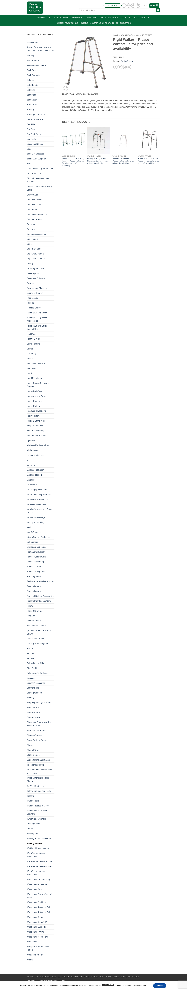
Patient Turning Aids (36, 571)
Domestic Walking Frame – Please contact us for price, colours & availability (123, 160)
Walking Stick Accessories (38, 848)
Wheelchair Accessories (37, 884)
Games (30, 349)
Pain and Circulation (36, 552)
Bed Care (31, 129)
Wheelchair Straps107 (37, 922)
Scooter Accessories (36, 683)
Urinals (30, 829)
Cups (29, 244)
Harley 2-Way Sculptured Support (38, 385)
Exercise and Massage (37, 288)
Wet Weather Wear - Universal (40, 866)
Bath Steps (32, 105)
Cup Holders (32, 239)
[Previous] (62, 149)
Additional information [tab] (87, 94)
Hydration (31, 440)
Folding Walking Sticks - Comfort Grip (37, 327)
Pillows (30, 606)
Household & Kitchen (36, 435)
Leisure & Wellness (35, 455)
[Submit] (158, 10)
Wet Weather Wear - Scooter (39, 861)
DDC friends (63, 977)
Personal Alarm (34, 586)
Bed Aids (31, 124)
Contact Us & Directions (102, 23)
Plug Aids (31, 616)
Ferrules (30, 303)
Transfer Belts (33, 801)
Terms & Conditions (80, 977)
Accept (160, 985)
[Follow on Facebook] (124, 5)
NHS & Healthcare (109, 18)
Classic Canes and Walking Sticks (39, 188)
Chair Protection (34, 173)
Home (115, 35)
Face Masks (32, 298)
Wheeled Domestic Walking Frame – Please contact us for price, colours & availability (73, 162)
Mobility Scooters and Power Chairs (40, 511)
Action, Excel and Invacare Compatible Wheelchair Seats (40, 49)
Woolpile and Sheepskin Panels (38, 948)
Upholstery (92, 18)
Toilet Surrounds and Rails (39, 791)
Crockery (31, 224)
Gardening (31, 354)
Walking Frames (34, 843)
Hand (29, 373)
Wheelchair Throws (35, 932)
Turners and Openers (36, 819)
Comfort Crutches (34, 200)
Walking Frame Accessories (39, 838)
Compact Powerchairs (37, 214)
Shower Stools (33, 717)
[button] (144, 5)
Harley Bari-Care (34, 391)
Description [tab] (68, 94)
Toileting (30, 796)
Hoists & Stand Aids (36, 421)
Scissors (30, 678)
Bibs (29, 164)
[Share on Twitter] (120, 67)
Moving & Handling (35, 522)
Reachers (31, 653)
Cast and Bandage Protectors (40, 168)
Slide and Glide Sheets (37, 730)
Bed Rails (31, 139)
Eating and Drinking (36, 278)
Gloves (30, 359)
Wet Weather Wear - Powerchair (36, 855)
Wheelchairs (32, 942)
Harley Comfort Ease (36, 396)
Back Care (31, 70)
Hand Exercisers (34, 378)
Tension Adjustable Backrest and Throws (39, 771)
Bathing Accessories (36, 114)
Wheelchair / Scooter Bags (39, 879)
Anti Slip (30, 55)
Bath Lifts (31, 90)
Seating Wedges (34, 693)
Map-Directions (43, 977)
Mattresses (32, 480)
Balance (30, 80)
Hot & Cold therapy (35, 431)
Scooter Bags (33, 688)
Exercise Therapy (35, 293)
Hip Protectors (33, 416)
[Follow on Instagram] (128, 5)
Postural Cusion (34, 621)
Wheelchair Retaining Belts (39, 907)
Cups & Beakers (34, 249)
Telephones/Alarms (35, 765)
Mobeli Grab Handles (36, 504)
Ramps (30, 648)
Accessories (32, 42)
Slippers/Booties (34, 735)
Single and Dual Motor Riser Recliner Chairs (39, 724)
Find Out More (108, 985)
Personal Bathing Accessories (40, 596)
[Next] (160, 149)
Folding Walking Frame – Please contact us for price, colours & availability (98, 160)
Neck (29, 527)
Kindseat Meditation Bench (39, 445)
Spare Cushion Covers (37, 740)
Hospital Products (35, 426)
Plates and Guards (35, 611)
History (30, 977)
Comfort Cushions (35, 205)
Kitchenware (32, 450)
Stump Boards (33, 755)
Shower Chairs (33, 712)
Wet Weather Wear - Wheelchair (36, 873)
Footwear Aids (33, 339)
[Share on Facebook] (115, 67)
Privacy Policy (98, 977)
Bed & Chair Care (35, 119)
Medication (32, 485)
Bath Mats (31, 95)
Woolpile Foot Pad (35, 955)
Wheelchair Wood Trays (37, 937)
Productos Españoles (36, 625)
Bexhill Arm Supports (36, 159)
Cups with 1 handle (35, 254)
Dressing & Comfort (35, 268)
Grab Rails (31, 368)
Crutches (31, 229)
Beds (29, 149)
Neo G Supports (34, 532)
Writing (30, 960)
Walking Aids (32, 834)
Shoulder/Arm (33, 707)
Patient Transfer (34, 566)
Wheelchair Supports (36, 927)
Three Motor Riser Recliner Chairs (39, 779)
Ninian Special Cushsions (38, 537)
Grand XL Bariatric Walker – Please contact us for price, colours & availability (149, 160)
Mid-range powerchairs (37, 490)
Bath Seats (32, 100)
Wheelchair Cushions (36, 902)
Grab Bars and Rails (36, 363)
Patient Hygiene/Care (36, 557)
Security (30, 698)
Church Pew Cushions (67, 23)
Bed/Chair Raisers (35, 144)
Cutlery (30, 263)
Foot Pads (31, 334)
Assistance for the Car (37, 65)
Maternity (31, 465)
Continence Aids (34, 219)
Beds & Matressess (35, 154)
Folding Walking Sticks (37, 313)
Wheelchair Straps (35, 917)
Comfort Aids (32, 195)
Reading (30, 658)
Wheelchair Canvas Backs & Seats (40, 896)
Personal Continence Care (39, 601)
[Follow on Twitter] (133, 5)
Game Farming (33, 344)
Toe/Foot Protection (35, 786)
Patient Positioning (35, 562)
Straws (30, 745)
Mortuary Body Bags (36, 517)
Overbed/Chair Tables (36, 547)
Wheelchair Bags (34, 889)
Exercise (31, 283)
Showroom (77, 18)
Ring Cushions (33, 668)
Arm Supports (33, 60)
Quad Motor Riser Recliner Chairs (39, 632)
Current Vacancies (130, 977)
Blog (124, 18)
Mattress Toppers (34, 475)
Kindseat (84, 23)
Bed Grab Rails (34, 134)
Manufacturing (61, 18)
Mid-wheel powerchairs (37, 499)
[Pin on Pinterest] (129, 67)
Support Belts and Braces (38, 760)
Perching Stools (34, 576)
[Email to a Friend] (125, 67)
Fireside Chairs (34, 308)
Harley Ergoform (34, 401)
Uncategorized (33, 824)
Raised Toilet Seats (35, 639)
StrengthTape (33, 750)
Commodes (32, 209)
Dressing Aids (33, 273)
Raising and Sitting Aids (37, 644)
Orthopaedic (32, 542)
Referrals (133, 18)
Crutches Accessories (36, 234)
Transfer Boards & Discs (38, 806)
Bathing (30, 110)
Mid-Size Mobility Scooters (39, 494)
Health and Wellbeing (36, 411)
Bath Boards (32, 85)
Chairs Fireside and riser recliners (38, 180)
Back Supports (33, 75)
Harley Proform (33, 406)
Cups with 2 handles (36, 259)
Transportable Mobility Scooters (37, 812)
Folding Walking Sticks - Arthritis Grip (37, 319)
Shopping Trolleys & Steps (39, 703)
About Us (145, 18)
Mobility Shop (43, 18)
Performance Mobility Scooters (40, 581)
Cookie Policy (112, 977)
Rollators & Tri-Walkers (37, 673)
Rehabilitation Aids (35, 663)
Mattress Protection (35, 470)
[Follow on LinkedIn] (138, 5)
